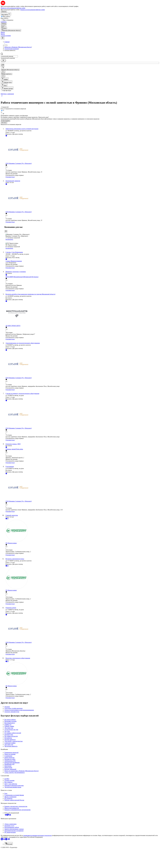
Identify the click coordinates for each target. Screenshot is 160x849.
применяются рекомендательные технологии (37, 835)
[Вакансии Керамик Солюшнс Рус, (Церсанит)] (82, 150)
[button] (3, 32)
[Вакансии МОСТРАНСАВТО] (82, 313)
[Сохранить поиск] (2, 65)
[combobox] (9, 56)
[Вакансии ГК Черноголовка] (82, 531)
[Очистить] (3, 60)
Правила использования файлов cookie (32, 9)
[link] (4, 28)
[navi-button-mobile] (2, 38)
